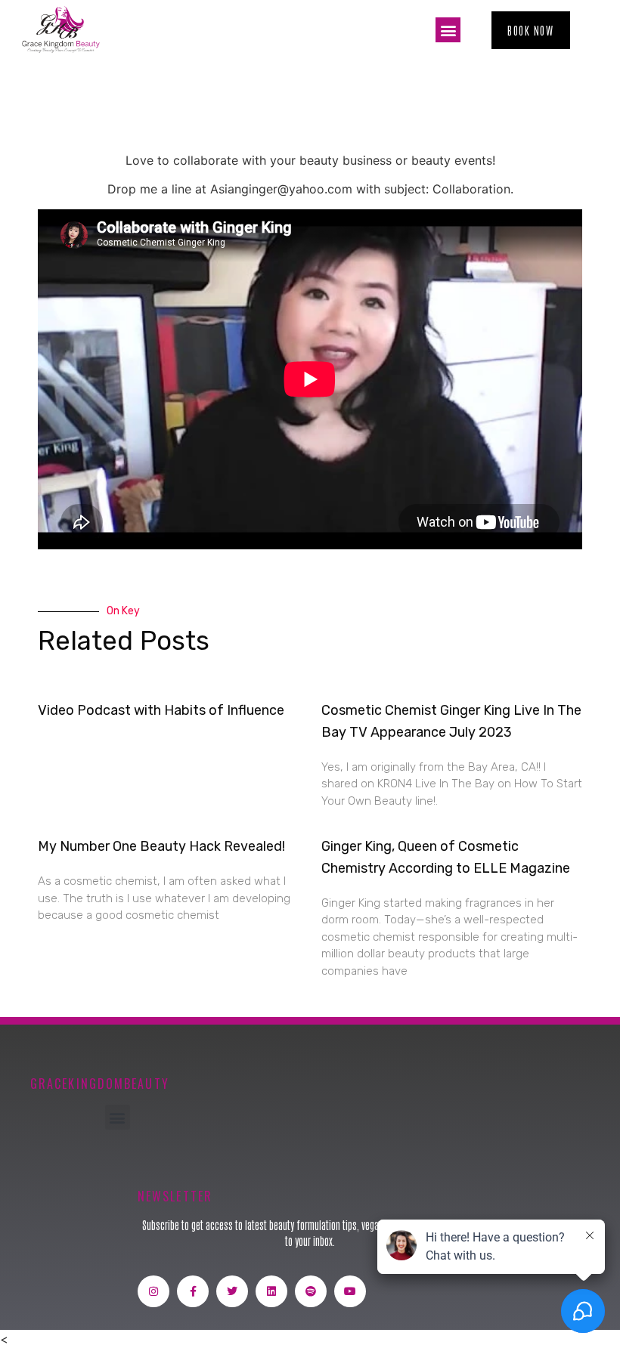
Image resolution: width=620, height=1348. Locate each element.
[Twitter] (232, 1291)
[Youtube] (350, 1291)
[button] (448, 30)
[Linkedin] (271, 1291)
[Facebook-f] (193, 1291)
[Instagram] (153, 1291)
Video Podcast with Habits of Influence (161, 710)
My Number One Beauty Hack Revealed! (161, 846)
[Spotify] (311, 1291)
